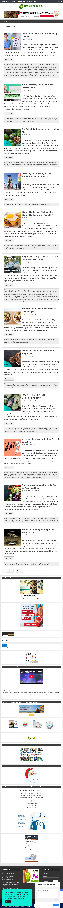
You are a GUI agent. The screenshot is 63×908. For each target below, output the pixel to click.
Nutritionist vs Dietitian (8, 873)
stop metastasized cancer (30, 431)
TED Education (12, 477)
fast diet (22, 474)
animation (11, 472)
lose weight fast (11, 69)
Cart (35, 1)
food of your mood (38, 518)
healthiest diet (32, 162)
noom (16, 70)
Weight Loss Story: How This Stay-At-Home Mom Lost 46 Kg (40, 258)
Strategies (30, 39)
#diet (12, 64)
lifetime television (36, 204)
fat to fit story (29, 291)
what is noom (7, 77)
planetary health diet (21, 121)
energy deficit (50, 472)
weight (26, 477)
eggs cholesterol (12, 247)
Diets (39, 472)
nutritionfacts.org (11, 121)
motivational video (25, 294)
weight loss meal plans (39, 74)
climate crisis (9, 118)
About (7, 1)
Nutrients (40, 475)
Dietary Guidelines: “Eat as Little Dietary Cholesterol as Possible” (37, 213)
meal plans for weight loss (45, 69)
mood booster (52, 520)
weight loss (33, 72)
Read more (8, 59)
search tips (4, 647)
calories (7, 339)
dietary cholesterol (35, 245)
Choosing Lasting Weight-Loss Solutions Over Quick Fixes (36, 175)
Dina (24, 39)
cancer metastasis (24, 428)
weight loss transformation (31, 301)
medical (42, 204)
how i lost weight (11, 293)
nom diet (12, 70)
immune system (19, 475)
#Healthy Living (17, 64)
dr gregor (19, 118)
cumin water (44, 384)
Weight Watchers (52, 75)
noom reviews (48, 70)
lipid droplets (27, 475)
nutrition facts (22, 164)
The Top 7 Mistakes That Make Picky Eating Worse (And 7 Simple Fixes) (9, 878)
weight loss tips (34, 75)
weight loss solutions (25, 75)
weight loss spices (35, 387)
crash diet (31, 472)
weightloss (49, 301)
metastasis (29, 430)
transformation (7, 296)
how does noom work (35, 67)
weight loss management (28, 74)
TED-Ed (18, 477)
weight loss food (26, 387)
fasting (35, 563)
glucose (36, 474)
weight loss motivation (51, 74)
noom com (20, 70)
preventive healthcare (49, 164)
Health (53, 66)
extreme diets (16, 474)
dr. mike (12, 66)
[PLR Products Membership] (31, 754)
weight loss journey (16, 74)
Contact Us (13, 1)
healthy (18, 67)
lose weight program (21, 69)
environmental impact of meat (44, 118)
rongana (50, 294)
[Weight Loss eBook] (31, 590)
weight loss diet (51, 296)
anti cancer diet (9, 428)
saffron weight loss (17, 387)
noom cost (26, 70)
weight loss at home (33, 296)
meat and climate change (34, 119)
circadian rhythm (14, 339)
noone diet (54, 70)
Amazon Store (21, 1)
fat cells (27, 474)
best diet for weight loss (11, 384)
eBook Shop (30, 1)
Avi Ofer (16, 472)
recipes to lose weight (14, 72)
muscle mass (34, 475)
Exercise (30, 179)
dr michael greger (26, 118)
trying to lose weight (25, 72)
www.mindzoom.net (31, 809)
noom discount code (39, 70)
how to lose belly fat (45, 67)
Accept (8, 901)
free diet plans (47, 66)
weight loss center (40, 72)
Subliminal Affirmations (31, 804)
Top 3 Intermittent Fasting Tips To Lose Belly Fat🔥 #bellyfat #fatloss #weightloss (10, 884)
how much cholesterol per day (27, 247)
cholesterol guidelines (25, 245)
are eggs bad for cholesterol (12, 245)
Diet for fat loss (42, 290)
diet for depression (10, 518)
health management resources (44, 291)
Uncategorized (33, 262)
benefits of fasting (10, 563)
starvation (49, 475)
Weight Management (39, 477)
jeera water (35, 385)
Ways (34, 314)
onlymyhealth (33, 294)
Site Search (5, 640)
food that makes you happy (50, 518)
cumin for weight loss (36, 384)
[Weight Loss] (31, 4)
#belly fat (8, 64)
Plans (29, 134)
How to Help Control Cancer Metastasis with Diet (35, 396)
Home (3, 1)
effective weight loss (27, 66)
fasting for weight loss (43, 563)
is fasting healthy (20, 564)
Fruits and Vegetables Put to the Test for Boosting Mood (39, 486)
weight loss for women (16, 298)
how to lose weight (26, 341)
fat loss (19, 291)
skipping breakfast (17, 342)
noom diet (31, 70)
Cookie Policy (21, 898)
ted (7, 477)
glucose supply (41, 474)
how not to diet (23, 119)
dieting (53, 64)
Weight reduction (43, 75)
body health (21, 472)
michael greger (44, 119)
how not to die (16, 119)
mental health (37, 520)
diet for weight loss (50, 290)
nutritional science (30, 164)
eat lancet (34, 118)
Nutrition (6, 72)
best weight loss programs (34, 64)
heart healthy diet (40, 162)
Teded (22, 477)
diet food (44, 64)
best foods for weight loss (24, 384)
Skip (51, 904)
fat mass (31, 474)
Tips (29, 262)
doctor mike (7, 66)
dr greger (14, 118)
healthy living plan (24, 67)
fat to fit (24, 291)
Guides (29, 90)
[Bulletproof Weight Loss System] (31, 14)
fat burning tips (36, 66)
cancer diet (16, 428)
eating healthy (18, 66)
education (43, 472)
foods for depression (9, 520)
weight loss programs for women (12, 75)
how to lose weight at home (22, 293)
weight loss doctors (50, 72)
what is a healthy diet (17, 165)
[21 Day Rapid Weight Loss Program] (31, 876)
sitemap (8, 647)
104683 (7, 204)
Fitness (42, 66)
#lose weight (25, 64)
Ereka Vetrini (20, 204)
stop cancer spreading (18, 431)
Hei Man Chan (11, 475)
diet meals (48, 64)
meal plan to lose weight (32, 69)
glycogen (48, 474)
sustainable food (30, 121)
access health (13, 204)
